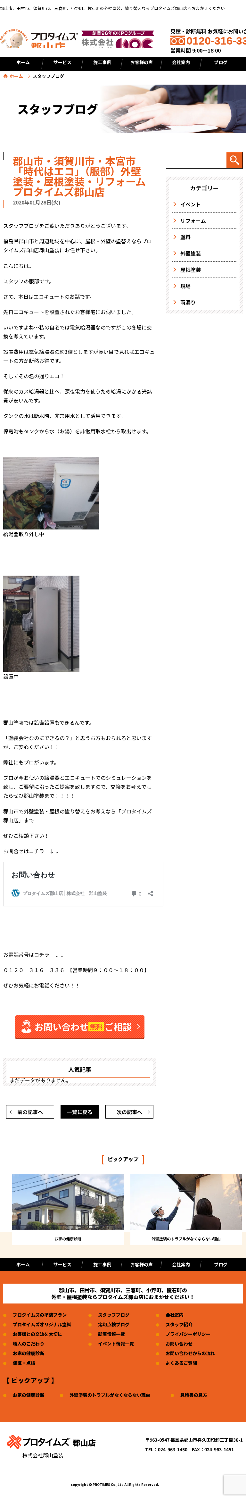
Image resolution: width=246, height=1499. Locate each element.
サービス (62, 1264)
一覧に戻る (80, 1112)
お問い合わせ (179, 1343)
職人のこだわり (28, 1343)
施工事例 (102, 1264)
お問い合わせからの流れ (190, 1353)
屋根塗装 (190, 269)
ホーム (23, 62)
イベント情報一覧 (116, 1343)
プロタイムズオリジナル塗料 (42, 1324)
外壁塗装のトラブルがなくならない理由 (110, 1395)
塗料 (185, 237)
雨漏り (188, 302)
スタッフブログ (113, 1315)
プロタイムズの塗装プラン (40, 1315)
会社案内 (181, 1264)
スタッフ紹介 (179, 1324)
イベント (190, 204)
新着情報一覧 (111, 1334)
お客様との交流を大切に (37, 1334)
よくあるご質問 (181, 1363)
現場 (185, 286)
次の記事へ (129, 1112)
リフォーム (193, 220)
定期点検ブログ (113, 1324)
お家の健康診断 (28, 1353)
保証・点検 (24, 1363)
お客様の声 (141, 62)
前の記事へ (30, 1112)
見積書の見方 (193, 1395)
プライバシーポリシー (188, 1334)
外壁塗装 (190, 253)
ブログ (220, 1264)
